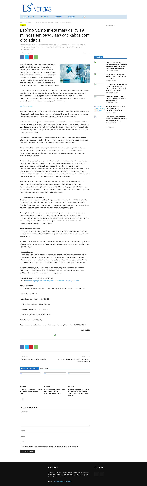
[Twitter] (27, 57)
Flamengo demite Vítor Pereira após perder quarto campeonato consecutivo (116, 108)
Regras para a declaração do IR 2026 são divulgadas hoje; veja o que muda (31, 391)
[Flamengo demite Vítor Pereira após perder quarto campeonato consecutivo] (99, 109)
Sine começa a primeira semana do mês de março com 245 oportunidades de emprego (54, 391)
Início (21, 22)
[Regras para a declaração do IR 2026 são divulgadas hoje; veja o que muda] (31, 379)
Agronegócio (29, 17)
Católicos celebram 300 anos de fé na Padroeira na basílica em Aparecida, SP (116, 98)
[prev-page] (21, 399)
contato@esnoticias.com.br (63, 481)
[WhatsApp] (36, 57)
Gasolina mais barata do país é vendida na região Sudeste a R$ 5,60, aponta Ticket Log (116, 118)
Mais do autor (44, 368)
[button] (124, 17)
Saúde (84, 17)
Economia (45, 17)
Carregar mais (110, 127)
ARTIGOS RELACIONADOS (29, 368)
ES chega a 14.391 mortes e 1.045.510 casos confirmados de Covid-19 (116, 76)
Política (71, 17)
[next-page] (24, 399)
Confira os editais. (26, 106)
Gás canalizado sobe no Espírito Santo (33, 359)
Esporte (59, 17)
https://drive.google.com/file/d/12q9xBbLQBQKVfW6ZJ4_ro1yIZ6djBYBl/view (52, 281)
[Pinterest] (31, 57)
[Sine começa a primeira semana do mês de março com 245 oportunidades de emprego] (55, 379)
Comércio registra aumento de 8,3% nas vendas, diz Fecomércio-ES (74, 360)
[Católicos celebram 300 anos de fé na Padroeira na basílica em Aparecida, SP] (99, 98)
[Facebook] (22, 57)
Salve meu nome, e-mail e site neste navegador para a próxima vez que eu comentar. (50, 446)
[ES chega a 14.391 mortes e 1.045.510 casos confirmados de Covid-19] (99, 76)
